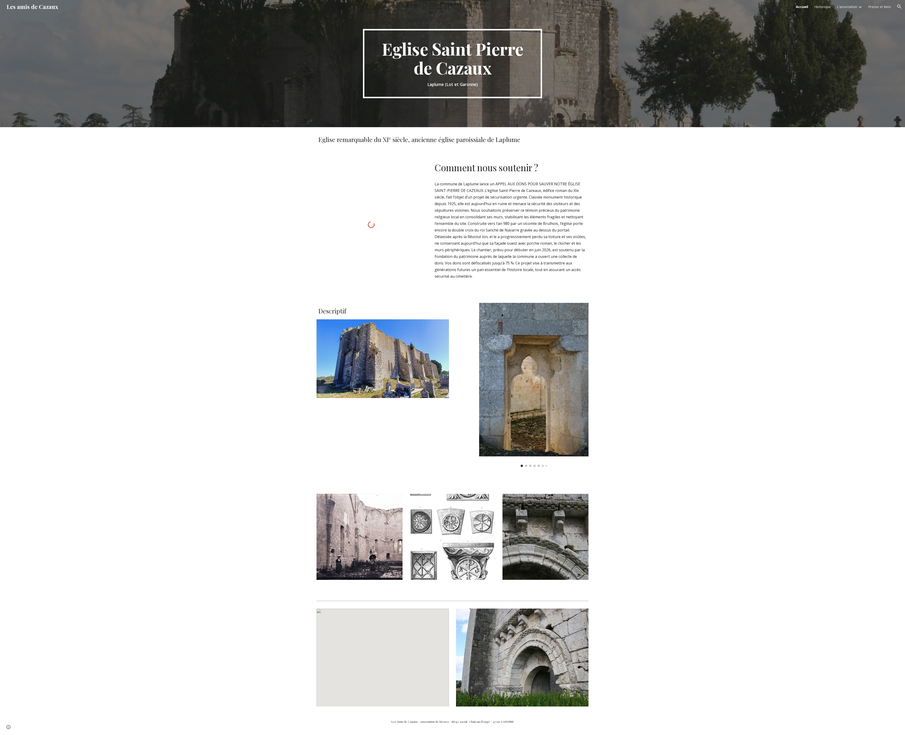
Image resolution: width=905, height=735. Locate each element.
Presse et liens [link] (879, 6)
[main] (452, 63)
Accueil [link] (802, 6)
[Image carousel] (533, 385)
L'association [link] (847, 6)
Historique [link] (822, 6)
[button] (899, 6)
